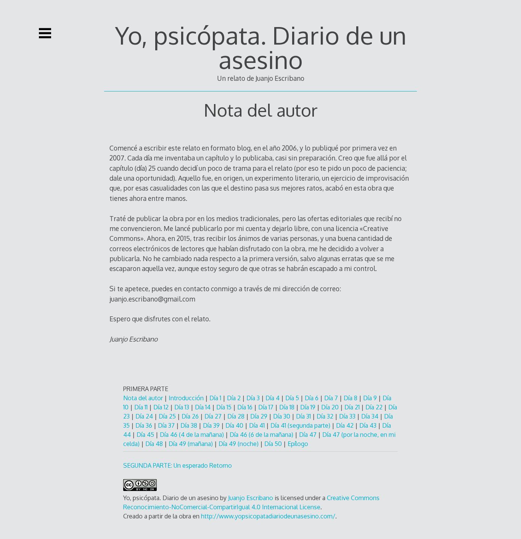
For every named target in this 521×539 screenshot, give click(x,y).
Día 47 (308, 434)
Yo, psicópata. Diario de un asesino (261, 47)
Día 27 (213, 416)
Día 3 (253, 398)
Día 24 (144, 416)
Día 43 (368, 425)
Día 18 (287, 407)
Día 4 (272, 398)
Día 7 (331, 398)
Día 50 (273, 444)
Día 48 (154, 444)
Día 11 (141, 407)
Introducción (186, 398)
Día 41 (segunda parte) (300, 425)
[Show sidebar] (45, 33)
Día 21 (352, 407)
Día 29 (259, 416)
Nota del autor (143, 398)
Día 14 (203, 407)
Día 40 (234, 425)
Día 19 (308, 407)
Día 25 (167, 416)
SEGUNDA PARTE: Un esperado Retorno (177, 465)
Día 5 (293, 398)
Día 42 (345, 425)
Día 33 (348, 416)
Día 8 (351, 398)
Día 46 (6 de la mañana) (262, 434)
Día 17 (266, 407)
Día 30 (282, 416)
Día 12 (161, 407)
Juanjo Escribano (250, 498)
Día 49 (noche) (239, 444)
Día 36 (144, 425)
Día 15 (224, 407)
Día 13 (182, 407)
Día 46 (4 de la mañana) (192, 434)
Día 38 (189, 425)
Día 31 (303, 416)
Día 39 (212, 425)
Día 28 (236, 416)
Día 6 (312, 398)
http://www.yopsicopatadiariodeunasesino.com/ (268, 516)
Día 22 (374, 407)
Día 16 (244, 407)
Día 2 (234, 398)
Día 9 (370, 398)
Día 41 (257, 425)
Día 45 (146, 434)
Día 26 (191, 416)
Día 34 (370, 416)
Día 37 (167, 425)
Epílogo (298, 444)
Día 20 (330, 407)
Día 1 (215, 398)
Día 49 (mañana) (191, 444)
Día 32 (326, 416)
